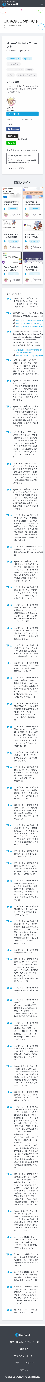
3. (10, 331)
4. (10, 360)
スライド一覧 (13, 113)
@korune (10, 110)
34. (11, 1000)
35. (11, 1023)
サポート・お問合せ (24, 1362)
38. (11, 1092)
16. (11, 645)
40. (11, 1174)
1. (10, 298)
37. (11, 1066)
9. (10, 489)
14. (11, 605)
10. (11, 515)
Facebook (15, 129)
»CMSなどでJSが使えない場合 (26, 150)
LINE (13, 143)
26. (11, 851)
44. (11, 1272)
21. (11, 752)
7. (10, 432)
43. (11, 1254)
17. (11, 663)
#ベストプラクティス (27, 75)
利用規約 (24, 1349)
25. (11, 825)
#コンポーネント (15, 69)
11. (11, 547)
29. (11, 906)
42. (11, 1237)
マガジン (24, 1369)
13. (11, 587)
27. (11, 863)
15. (11, 628)
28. (11, 881)
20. (11, 726)
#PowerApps (13, 64)
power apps (34, 209)
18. (11, 678)
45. (11, 1287)
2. (10, 313)
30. (11, 921)
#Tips (10, 75)
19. (11, 703)
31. (11, 950)
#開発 (29, 69)
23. (11, 787)
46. (11, 1310)
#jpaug (27, 58)
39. (11, 1107)
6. (10, 406)
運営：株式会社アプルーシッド (24, 1342)
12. (11, 561)
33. (11, 988)
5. (10, 380)
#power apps (14, 58)
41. (11, 1211)
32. (11, 959)
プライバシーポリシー (24, 1355)
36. (11, 1046)
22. (11, 767)
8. (10, 464)
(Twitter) (13, 136)
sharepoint (13, 209)
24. (11, 805)
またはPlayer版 (22, 139)
